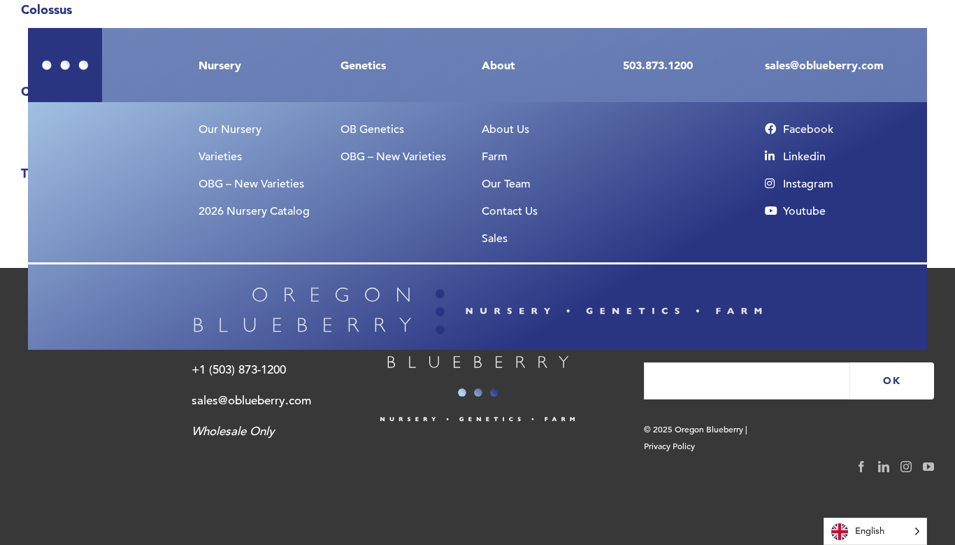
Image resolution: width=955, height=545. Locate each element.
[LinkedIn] (883, 466)
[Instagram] (906, 466)
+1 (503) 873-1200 (239, 369)
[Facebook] (861, 466)
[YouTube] (928, 466)
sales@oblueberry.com (251, 400)
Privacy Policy (669, 445)
